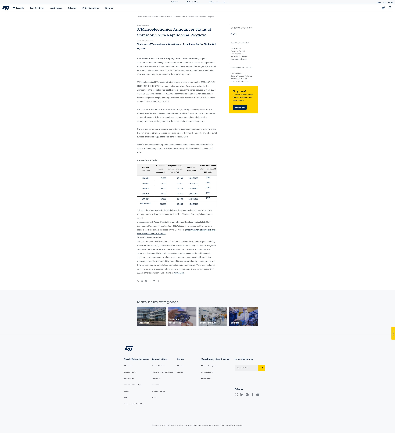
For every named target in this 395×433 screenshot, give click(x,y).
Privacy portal (206, 378)
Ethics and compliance (209, 366)
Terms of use (187, 425)
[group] (151, 316)
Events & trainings (158, 391)
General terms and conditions (134, 404)
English (233, 34)
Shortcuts (180, 366)
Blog (125, 397)
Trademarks (215, 425)
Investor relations (130, 372)
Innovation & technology (132, 385)
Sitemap (180, 372)
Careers (126, 391)
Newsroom (155, 385)
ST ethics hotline (207, 372)
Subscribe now (239, 107)
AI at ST (154, 397)
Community (156, 378)
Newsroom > (147, 16)
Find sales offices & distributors (163, 372)
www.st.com (179, 273)
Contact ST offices (158, 366)
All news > (155, 16)
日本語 (379, 2)
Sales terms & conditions (202, 425)
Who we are (128, 366)
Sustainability (129, 378)
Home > (139, 16)
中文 (384, 2)
